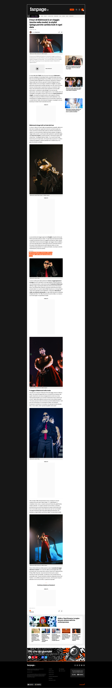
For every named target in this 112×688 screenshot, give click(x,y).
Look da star (50, 16)
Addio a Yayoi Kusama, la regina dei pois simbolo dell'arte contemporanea (68, 620)
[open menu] (28, 16)
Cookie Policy (51, 674)
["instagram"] (33, 657)
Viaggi (67, 16)
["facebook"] (42, 657)
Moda (42, 16)
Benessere (56, 16)
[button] (62, 32)
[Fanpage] (31, 665)
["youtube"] (36, 657)
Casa (60, 16)
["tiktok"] (29, 657)
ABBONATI (72, 9)
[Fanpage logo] (37, 9)
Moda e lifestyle (32, 608)
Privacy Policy (51, 672)
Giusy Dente (37, 32)
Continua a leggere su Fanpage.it (46, 585)
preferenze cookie (52, 680)
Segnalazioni (51, 670)
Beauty (45, 16)
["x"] (39, 657)
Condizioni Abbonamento (53, 676)
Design (63, 16)
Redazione (50, 678)
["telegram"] (46, 657)
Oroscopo (71, 16)
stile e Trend (34, 16)
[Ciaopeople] (82, 684)
